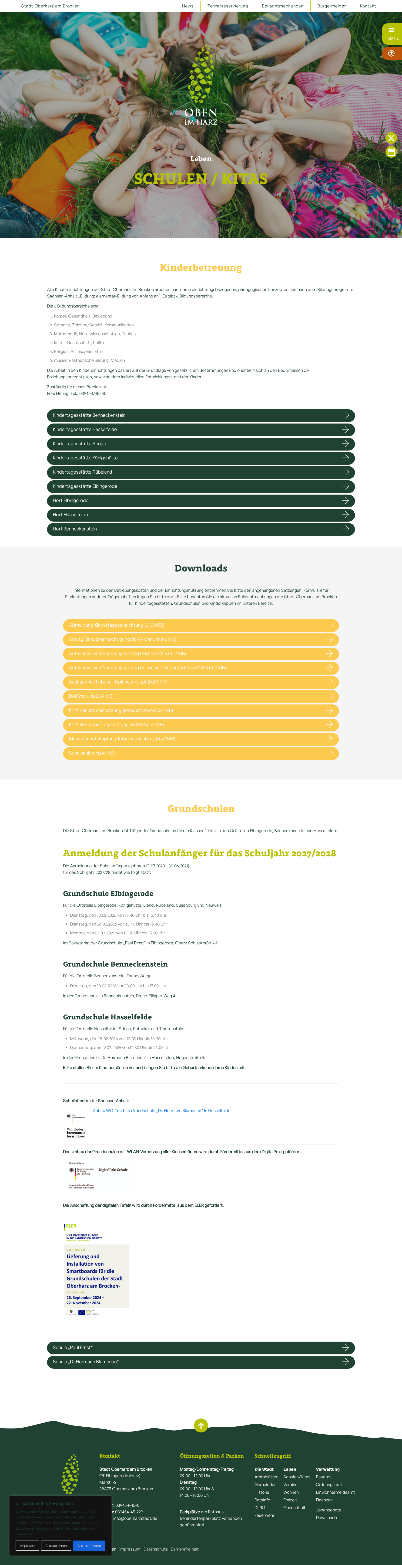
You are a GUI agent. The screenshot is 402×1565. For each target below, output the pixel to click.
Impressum (130, 1548)
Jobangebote (328, 1509)
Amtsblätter (266, 1476)
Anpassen (27, 1546)
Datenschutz (156, 1548)
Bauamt (323, 1476)
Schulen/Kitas (296, 1476)
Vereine (290, 1484)
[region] (60, 1526)
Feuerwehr (264, 1515)
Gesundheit (294, 1507)
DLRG (260, 1507)
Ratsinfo (262, 1499)
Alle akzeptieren (89, 1546)
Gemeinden (266, 1484)
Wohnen (291, 1492)
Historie (262, 1492)
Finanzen (324, 1499)
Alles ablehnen (56, 1546)
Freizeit (290, 1499)
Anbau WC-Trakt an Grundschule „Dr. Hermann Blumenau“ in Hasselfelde (162, 1110)
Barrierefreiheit (185, 1548)
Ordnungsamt (329, 1484)
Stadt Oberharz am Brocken (50, 5)
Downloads (326, 1517)
